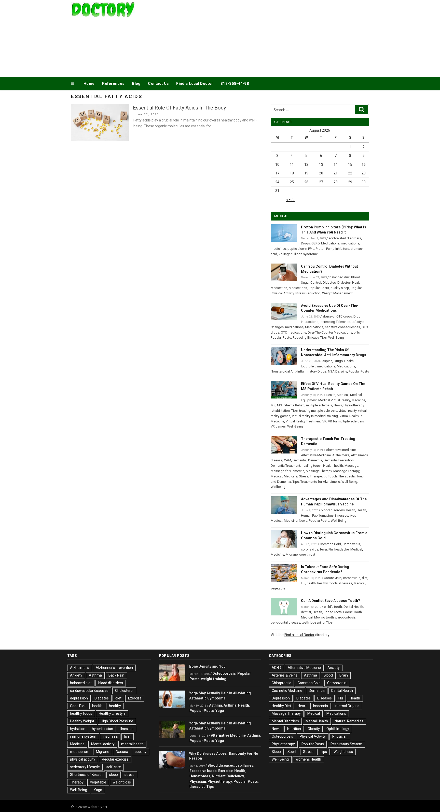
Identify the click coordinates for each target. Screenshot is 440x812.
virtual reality (347, 410)
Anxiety (76, 675)
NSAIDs (333, 371)
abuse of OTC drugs (337, 316)
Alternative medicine (341, 450)
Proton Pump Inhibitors (332, 249)
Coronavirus (351, 544)
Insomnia (320, 706)
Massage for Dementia (287, 471)
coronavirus (309, 549)
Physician (197, 781)
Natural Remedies (349, 721)
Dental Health (353, 607)
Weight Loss (343, 752)
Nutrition (294, 729)
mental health (132, 744)
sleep (113, 775)
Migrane (292, 554)
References (113, 83)
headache (341, 549)
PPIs (311, 249)
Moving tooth (324, 617)
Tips (323, 337)
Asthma (95, 675)
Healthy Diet (281, 706)
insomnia (110, 736)
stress (129, 775)
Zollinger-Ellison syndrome (298, 254)
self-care (113, 767)
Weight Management (337, 293)
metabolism (79, 752)
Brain (343, 675)
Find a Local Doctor (194, 83)
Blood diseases (221, 765)
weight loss (122, 782)
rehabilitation (280, 410)
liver (352, 515)
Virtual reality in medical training (315, 416)
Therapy (77, 782)
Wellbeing (278, 487)
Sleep (276, 752)
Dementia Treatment (285, 465)
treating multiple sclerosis (318, 410)
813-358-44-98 (235, 83)
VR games (278, 426)
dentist (306, 612)
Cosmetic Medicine (287, 691)
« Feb (290, 200)
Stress (303, 476)
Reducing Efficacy (306, 337)
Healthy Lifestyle (112, 713)
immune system (83, 736)
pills (357, 332)
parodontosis (345, 617)
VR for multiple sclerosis (346, 421)
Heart (302, 706)
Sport (291, 752)
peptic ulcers (297, 249)
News (338, 405)
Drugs (305, 243)
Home (89, 83)
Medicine (358, 400)
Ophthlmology (337, 729)
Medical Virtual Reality (334, 400)
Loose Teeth (333, 612)
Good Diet (78, 706)
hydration (77, 729)
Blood (328, 675)
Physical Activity (313, 736)
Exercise (135, 698)
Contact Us (158, 83)
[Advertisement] (271, 37)
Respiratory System (346, 744)
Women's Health (308, 759)
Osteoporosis (224, 673)
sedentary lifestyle (85, 767)
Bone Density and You (207, 666)
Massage (351, 465)
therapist (197, 787)
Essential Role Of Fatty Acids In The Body (179, 108)
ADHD (276, 668)
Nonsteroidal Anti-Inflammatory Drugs (298, 371)
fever (323, 549)
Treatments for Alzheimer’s (320, 482)
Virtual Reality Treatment (303, 421)
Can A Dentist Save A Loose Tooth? (330, 601)
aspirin (327, 361)
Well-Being (336, 337)
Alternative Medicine (316, 455)
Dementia (300, 460)
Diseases (324, 698)
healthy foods (327, 583)
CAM (287, 460)
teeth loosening (313, 622)
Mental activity (103, 744)
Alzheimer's (79, 668)
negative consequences (342, 327)
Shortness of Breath (86, 775)
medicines (278, 249)
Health (357, 282)
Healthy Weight (82, 721)
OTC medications (293, 332)
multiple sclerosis (319, 405)
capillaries (244, 765)
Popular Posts (319, 288)
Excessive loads (203, 771)
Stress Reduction (308, 293)
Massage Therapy (319, 471)
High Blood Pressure (117, 721)
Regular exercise (115, 759)
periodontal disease (285, 622)
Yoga (98, 790)
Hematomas (199, 776)
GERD (315, 243)
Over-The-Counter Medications (330, 332)
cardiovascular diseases (89, 691)
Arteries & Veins (284, 675)
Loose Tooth (352, 612)
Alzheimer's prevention (114, 668)
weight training (213, 679)
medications (350, 243)
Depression (281, 698)
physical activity (82, 759)
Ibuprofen (308, 366)
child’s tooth (333, 607)
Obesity (314, 729)
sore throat (307, 554)
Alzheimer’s (340, 455)
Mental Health (317, 721)
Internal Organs (347, 706)
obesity (140, 752)
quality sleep (340, 288)
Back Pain (116, 675)
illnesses (341, 515)
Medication (279, 288)
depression (79, 698)
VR (324, 421)
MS (273, 405)
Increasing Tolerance (335, 322)
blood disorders (333, 510)
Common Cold (330, 544)
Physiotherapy (353, 405)
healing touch (312, 465)
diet (364, 578)
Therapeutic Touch (323, 476)
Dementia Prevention (339, 460)
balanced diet (339, 277)
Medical (343, 395)
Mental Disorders (285, 721)
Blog (136, 83)
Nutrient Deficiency (228, 776)
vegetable (278, 588)
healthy (115, 706)
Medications (330, 243)
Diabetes (329, 282)
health (338, 465)
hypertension (102, 729)
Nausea (122, 752)
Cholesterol (124, 691)
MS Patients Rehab (291, 405)
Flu (330, 549)
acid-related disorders (344, 238)
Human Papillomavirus (317, 515)
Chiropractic (281, 683)
